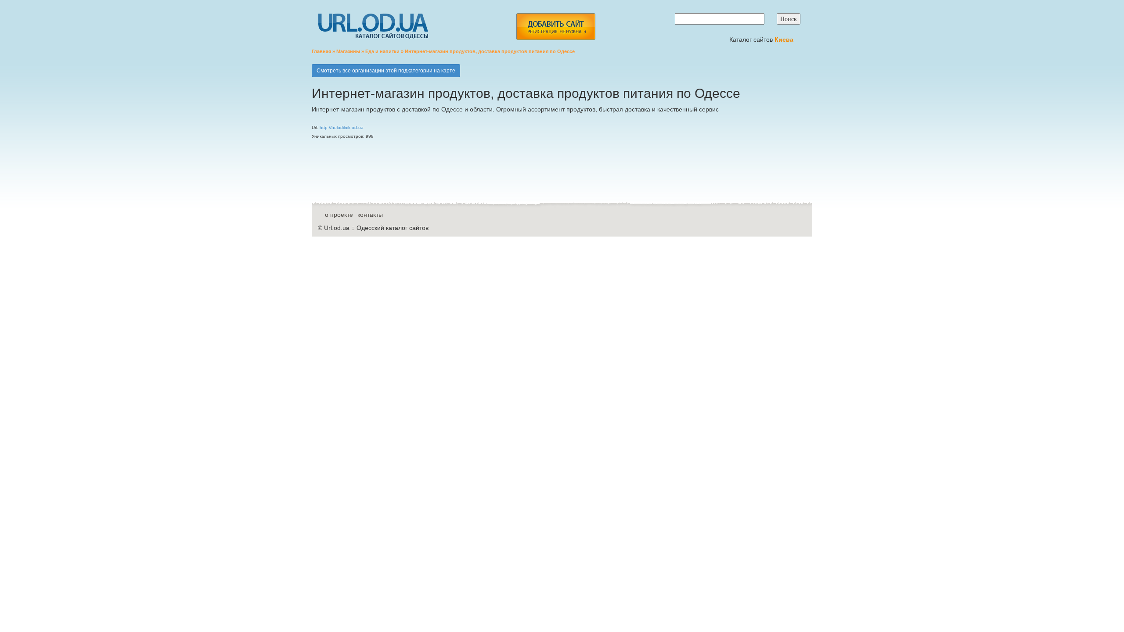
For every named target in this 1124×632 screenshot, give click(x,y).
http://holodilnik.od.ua (342, 127)
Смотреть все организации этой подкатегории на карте (386, 71)
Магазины (348, 51)
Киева (785, 39)
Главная (321, 51)
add (555, 26)
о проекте (339, 214)
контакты (370, 214)
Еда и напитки (382, 51)
